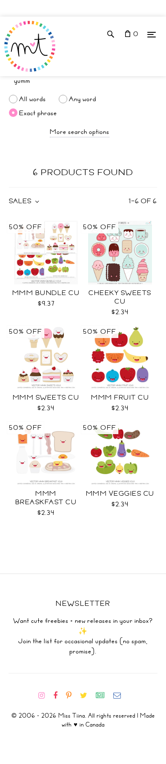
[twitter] (87, 695)
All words (32, 99)
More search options (79, 132)
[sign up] (104, 695)
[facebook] (58, 695)
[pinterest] (72, 695)
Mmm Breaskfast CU (46, 498)
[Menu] (151, 34)
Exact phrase (38, 113)
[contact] (120, 695)
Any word (82, 99)
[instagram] (45, 695)
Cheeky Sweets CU (120, 297)
